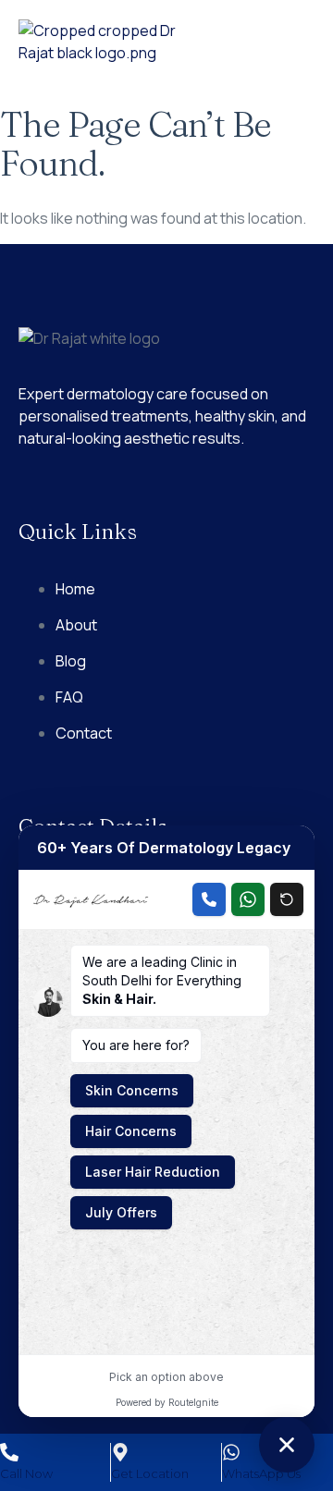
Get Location (150, 1473)
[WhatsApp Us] (231, 1452)
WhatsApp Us (261, 1473)
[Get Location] (120, 1452)
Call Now (26, 1473)
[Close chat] (286, 1445)
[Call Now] (9, 1452)
